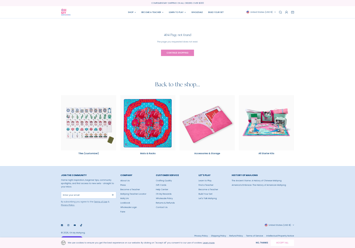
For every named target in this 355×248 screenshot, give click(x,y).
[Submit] (112, 195)
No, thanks (262, 242)
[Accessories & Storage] (207, 123)
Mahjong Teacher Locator (133, 193)
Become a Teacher (130, 189)
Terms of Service (254, 235)
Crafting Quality (164, 180)
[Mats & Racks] (148, 123)
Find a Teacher (206, 184)
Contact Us (162, 207)
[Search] (280, 12)
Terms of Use (100, 201)
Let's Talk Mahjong (208, 198)
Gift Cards (161, 184)
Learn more (209, 242)
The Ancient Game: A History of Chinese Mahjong (257, 180)
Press (123, 184)
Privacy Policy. (68, 205)
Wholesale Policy (164, 198)
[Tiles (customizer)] (88, 123)
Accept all (282, 242)
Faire (122, 211)
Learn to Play (205, 180)
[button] (293, 12)
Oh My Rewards (164, 193)
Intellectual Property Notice (280, 235)
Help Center (162, 189)
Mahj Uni (124, 198)
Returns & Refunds (165, 202)
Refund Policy (236, 235)
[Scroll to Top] (350, 233)
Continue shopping (177, 52)
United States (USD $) (261, 12)
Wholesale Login (128, 207)
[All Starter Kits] (266, 123)
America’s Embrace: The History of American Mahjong (259, 184)
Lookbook (125, 202)
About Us (125, 180)
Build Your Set (205, 193)
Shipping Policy (218, 235)
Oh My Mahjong (77, 232)
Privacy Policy (201, 235)
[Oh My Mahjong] (66, 12)
